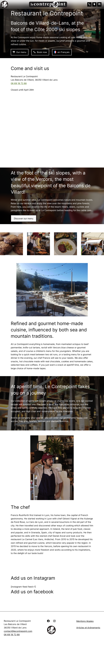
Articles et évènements (88, 627)
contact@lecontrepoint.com (18, 631)
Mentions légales (85, 621)
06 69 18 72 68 (19, 83)
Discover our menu (23, 218)
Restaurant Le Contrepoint (17, 621)
